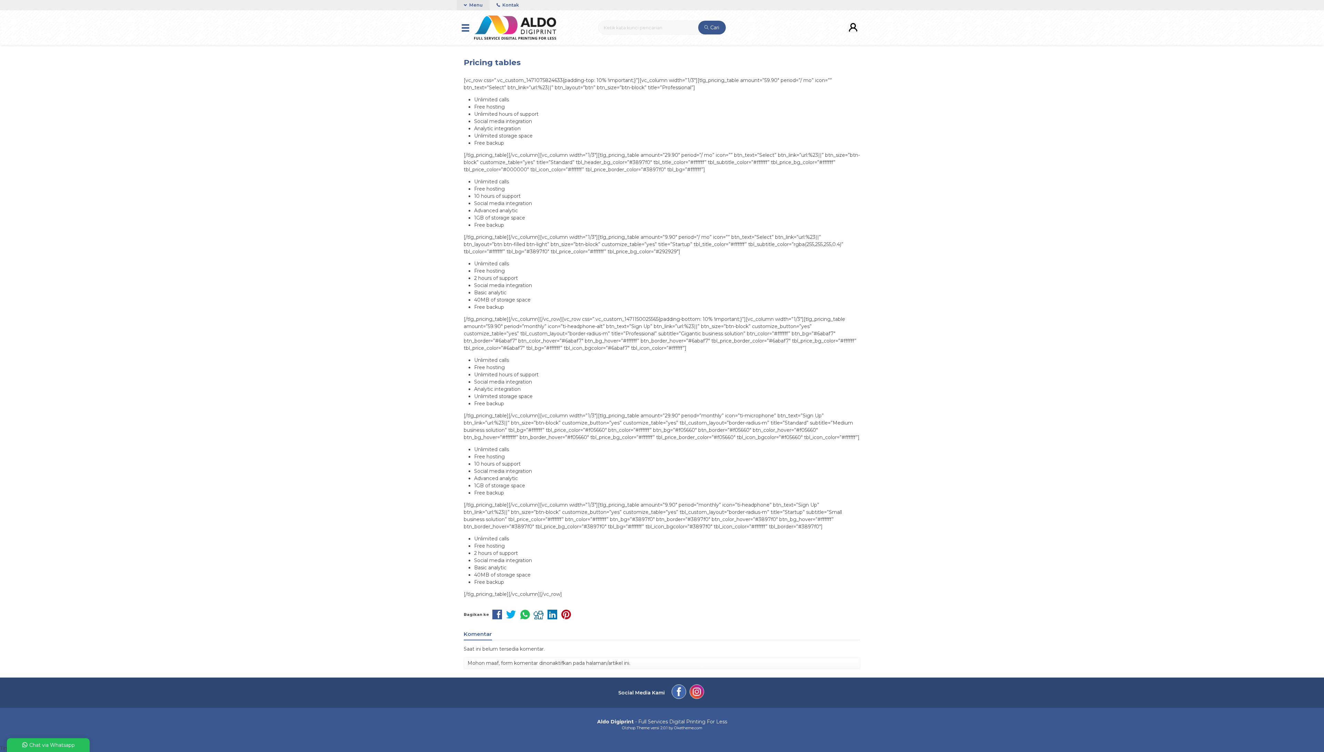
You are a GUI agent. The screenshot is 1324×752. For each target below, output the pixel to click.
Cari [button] (714, 27)
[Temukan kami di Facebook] (679, 692)
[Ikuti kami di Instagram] (697, 692)
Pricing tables (492, 62)
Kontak (510, 5)
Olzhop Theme (636, 727)
